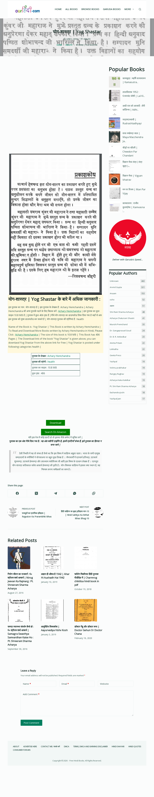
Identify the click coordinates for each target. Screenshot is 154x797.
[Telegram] (55, 493)
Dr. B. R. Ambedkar (118, 336)
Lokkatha (114, 349)
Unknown (114, 281)
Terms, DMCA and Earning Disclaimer (90, 746)
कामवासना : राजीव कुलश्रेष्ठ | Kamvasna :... (134, 207)
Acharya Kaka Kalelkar (120, 380)
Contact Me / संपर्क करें (50, 746)
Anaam (113, 293)
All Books (71, 9)
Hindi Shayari (118, 746)
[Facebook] (17, 493)
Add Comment (31, 694)
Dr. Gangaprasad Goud (120, 330)
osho (112, 299)
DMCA (66, 746)
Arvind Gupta (116, 287)
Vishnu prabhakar (118, 367)
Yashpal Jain (115, 398)
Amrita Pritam (116, 343)
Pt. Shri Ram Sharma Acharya (123, 386)
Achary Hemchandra (69, 311)
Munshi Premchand (119, 324)
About (16, 746)
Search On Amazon (55, 432)
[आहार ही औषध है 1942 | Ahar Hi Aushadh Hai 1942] (55, 557)
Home (58, 9)
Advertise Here (30, 746)
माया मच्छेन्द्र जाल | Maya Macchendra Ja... (133, 137)
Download (55, 422)
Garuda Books (112, 9)
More (127, 9)
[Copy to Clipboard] (93, 493)
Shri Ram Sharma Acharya (122, 312)
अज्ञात (112, 305)
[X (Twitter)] (36, 493)
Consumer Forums (21, 750)
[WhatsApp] (74, 493)
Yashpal (113, 361)
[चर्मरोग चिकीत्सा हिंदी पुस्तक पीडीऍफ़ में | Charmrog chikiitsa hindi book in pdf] (88, 557)
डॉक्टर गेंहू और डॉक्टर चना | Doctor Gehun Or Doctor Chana (88, 630)
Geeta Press (115, 355)
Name (27, 683)
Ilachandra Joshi (117, 392)
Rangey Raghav (117, 374)
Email (65, 683)
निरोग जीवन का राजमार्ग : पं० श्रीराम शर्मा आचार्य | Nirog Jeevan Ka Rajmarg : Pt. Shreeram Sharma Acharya (20, 581)
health (87, 39)
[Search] (140, 9)
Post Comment (31, 722)
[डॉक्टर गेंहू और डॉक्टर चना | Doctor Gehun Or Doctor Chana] (88, 610)
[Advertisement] (55, 87)
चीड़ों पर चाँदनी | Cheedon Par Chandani (130, 151)
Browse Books (90, 9)
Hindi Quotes (134, 746)
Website (104, 683)
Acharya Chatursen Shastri (122, 318)
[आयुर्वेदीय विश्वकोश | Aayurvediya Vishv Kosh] (55, 610)
